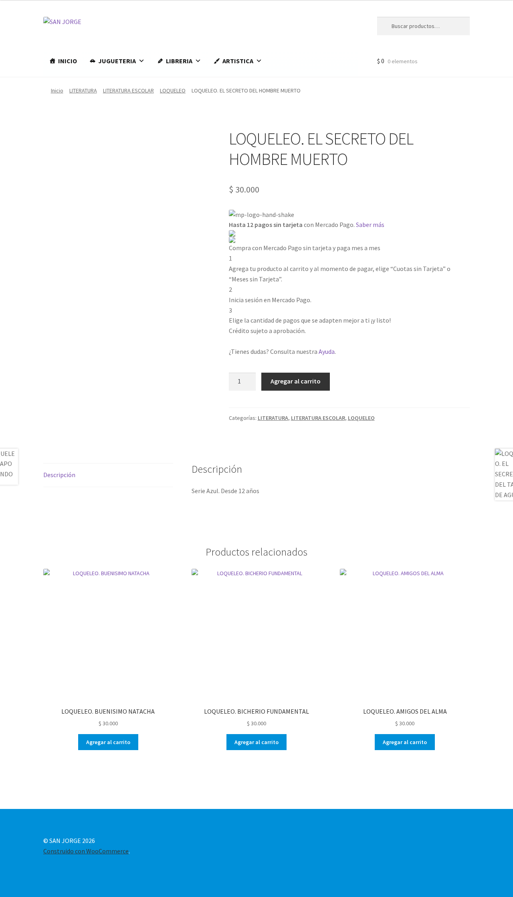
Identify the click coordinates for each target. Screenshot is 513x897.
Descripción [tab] (59, 475)
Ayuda (327, 351)
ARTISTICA (237, 61)
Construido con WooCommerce (86, 851)
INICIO (67, 61)
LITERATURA (83, 90)
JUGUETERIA (117, 61)
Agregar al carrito (296, 381)
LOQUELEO (173, 90)
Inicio (57, 90)
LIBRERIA (179, 61)
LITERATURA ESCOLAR (128, 90)
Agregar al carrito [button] (108, 742)
